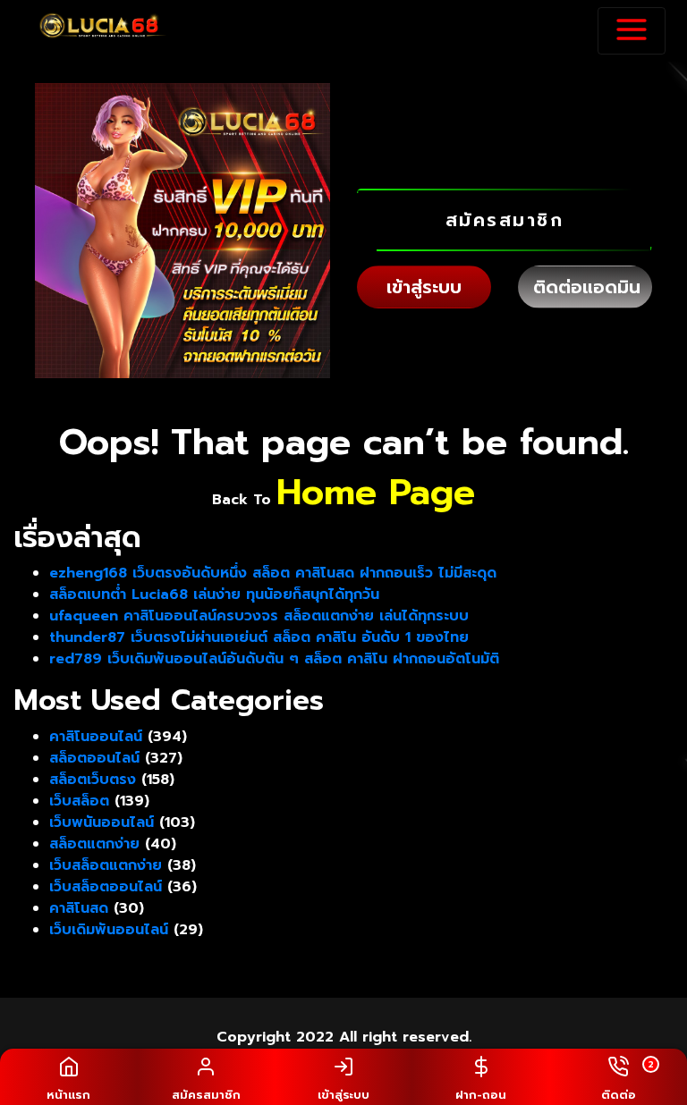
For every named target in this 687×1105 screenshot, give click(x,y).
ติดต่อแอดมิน (586, 287)
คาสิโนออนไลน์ (95, 736)
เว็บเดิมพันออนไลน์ (108, 930)
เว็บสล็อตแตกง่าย (105, 865)
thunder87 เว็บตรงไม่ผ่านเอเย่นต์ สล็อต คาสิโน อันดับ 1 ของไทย (259, 637)
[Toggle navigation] (632, 31)
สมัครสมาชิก (504, 220)
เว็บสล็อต (79, 801)
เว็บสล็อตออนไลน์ (105, 887)
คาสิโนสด (78, 908)
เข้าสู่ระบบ (424, 287)
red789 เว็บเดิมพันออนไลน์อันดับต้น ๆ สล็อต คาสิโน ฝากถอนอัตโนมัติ (274, 659)
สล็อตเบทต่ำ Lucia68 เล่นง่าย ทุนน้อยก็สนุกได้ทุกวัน (214, 594)
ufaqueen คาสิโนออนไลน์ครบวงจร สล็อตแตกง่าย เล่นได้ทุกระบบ (259, 616)
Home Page (375, 492)
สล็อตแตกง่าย (94, 844)
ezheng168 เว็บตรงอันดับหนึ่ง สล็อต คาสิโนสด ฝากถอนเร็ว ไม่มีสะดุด (272, 573)
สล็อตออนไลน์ (94, 758)
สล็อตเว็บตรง (92, 779)
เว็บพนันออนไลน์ (101, 822)
